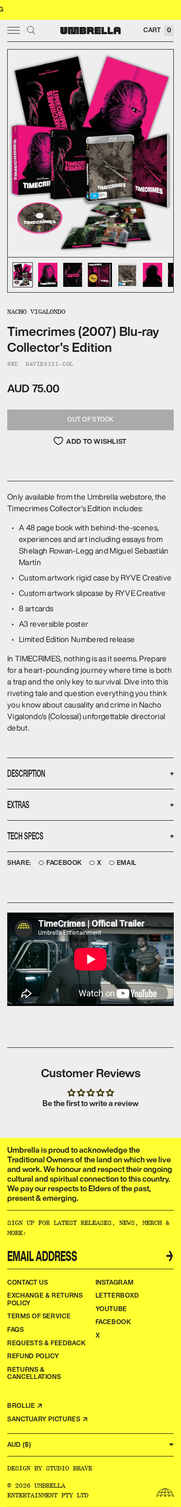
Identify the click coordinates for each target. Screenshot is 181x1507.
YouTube (111, 1309)
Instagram (115, 1282)
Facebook (64, 863)
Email (127, 863)
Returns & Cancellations (34, 1373)
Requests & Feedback (46, 1343)
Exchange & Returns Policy (45, 1299)
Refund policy (33, 1356)
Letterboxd (117, 1295)
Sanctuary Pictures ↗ (47, 1419)
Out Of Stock (90, 419)
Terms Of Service (38, 1316)
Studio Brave (69, 1468)
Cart (157, 30)
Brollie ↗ (25, 1405)
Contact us (27, 1282)
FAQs (15, 1329)
